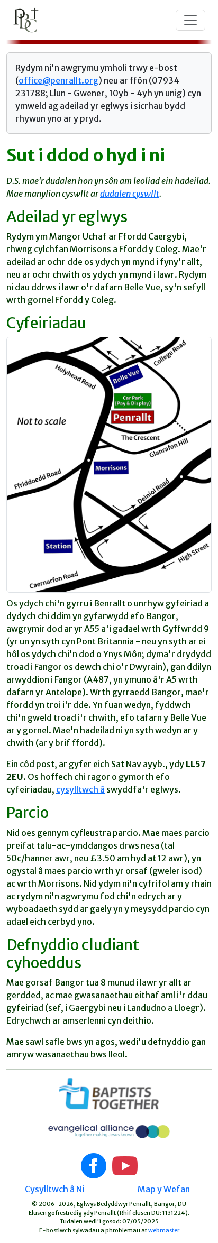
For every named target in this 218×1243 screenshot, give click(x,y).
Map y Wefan (164, 1189)
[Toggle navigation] (190, 20)
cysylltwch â (80, 789)
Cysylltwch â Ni (54, 1189)
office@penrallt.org (58, 80)
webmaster (163, 1230)
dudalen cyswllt (129, 193)
